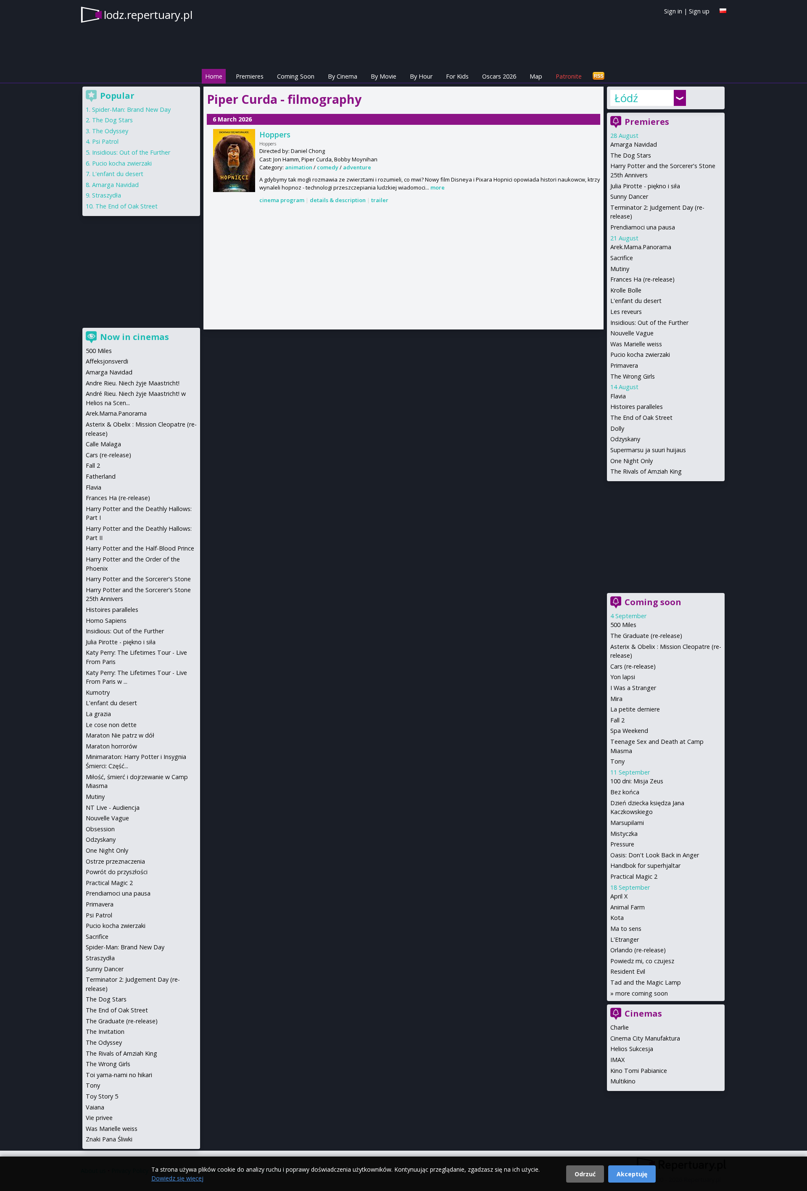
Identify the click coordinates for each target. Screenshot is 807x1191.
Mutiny (619, 269)
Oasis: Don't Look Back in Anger (654, 855)
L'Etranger (624, 939)
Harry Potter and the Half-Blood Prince (140, 548)
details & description (338, 200)
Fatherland (101, 476)
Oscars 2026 (499, 76)
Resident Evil (627, 971)
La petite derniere (635, 709)
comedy (327, 167)
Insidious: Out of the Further (649, 323)
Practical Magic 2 (633, 876)
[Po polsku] (723, 10)
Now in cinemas (134, 337)
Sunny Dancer (629, 196)
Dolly (617, 428)
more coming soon (641, 993)
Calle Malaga (103, 444)
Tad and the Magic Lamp (645, 982)
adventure (357, 167)
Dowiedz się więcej (177, 1178)
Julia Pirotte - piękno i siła (645, 186)
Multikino (623, 1081)
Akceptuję (632, 1174)
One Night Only (631, 461)
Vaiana (95, 1107)
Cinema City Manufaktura (645, 1038)
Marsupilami (627, 823)
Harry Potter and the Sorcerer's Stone (138, 579)
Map (536, 76)
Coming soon (653, 602)
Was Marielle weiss (636, 344)
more (437, 187)
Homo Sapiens (106, 620)
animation (298, 167)
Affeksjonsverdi (107, 361)
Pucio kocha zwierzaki (640, 354)
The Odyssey (110, 131)
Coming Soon (295, 76)
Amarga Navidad (633, 144)
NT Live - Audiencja (113, 808)
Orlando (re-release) (638, 950)
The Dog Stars (630, 155)
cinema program (281, 200)
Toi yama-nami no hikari (119, 1075)
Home (213, 76)
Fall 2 (617, 720)
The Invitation (105, 1032)
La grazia (98, 714)
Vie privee (99, 1118)
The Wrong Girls (632, 376)
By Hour (421, 76)
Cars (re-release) (633, 666)
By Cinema (342, 76)
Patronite (569, 76)
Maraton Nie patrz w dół (120, 735)
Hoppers (274, 134)
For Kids (457, 76)
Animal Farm (627, 907)
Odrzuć (585, 1174)
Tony (617, 761)
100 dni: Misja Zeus (636, 781)
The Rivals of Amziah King (646, 471)
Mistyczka (624, 834)
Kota (617, 918)
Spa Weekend (629, 731)
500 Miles (623, 625)
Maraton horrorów (111, 746)
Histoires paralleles (636, 407)
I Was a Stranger (633, 688)
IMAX (617, 1060)
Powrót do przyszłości (117, 872)
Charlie (619, 1027)
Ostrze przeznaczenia (115, 861)
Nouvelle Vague (632, 333)
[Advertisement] (403, 267)
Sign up (699, 11)
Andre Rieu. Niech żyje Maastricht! (132, 383)
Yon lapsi (622, 677)
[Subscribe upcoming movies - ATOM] (598, 76)
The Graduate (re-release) (646, 636)
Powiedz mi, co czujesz (642, 961)
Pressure (622, 844)
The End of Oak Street (641, 418)
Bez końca (624, 792)
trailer (379, 200)
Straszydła (106, 195)
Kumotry (98, 692)
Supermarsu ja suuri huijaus (648, 450)
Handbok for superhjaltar (645, 866)
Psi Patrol (105, 141)
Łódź (626, 97)
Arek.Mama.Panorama (640, 247)
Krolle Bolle (625, 290)
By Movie (383, 76)
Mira (616, 699)
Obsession (100, 829)
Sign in (673, 11)
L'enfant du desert (636, 301)
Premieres (250, 76)
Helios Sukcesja (631, 1049)
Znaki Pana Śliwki (109, 1139)
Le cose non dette (111, 725)
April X (619, 896)
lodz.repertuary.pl (148, 14)
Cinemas (643, 1013)
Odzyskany (625, 439)
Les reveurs (626, 312)
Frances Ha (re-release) (642, 279)
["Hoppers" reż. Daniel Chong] (234, 160)
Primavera (624, 365)
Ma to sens (625, 929)
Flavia (618, 396)
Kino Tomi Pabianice (638, 1071)
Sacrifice (621, 258)
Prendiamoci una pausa (642, 227)
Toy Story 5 (102, 1096)
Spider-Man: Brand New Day (131, 109)
